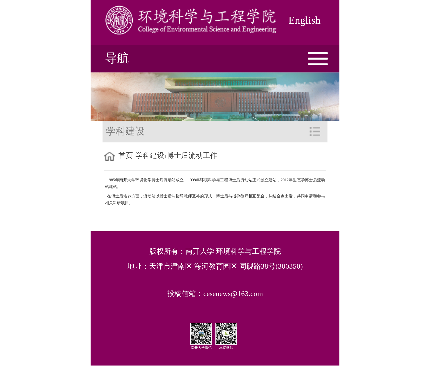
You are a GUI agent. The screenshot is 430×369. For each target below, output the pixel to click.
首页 (125, 155)
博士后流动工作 (192, 155)
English (304, 20)
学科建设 (149, 155)
